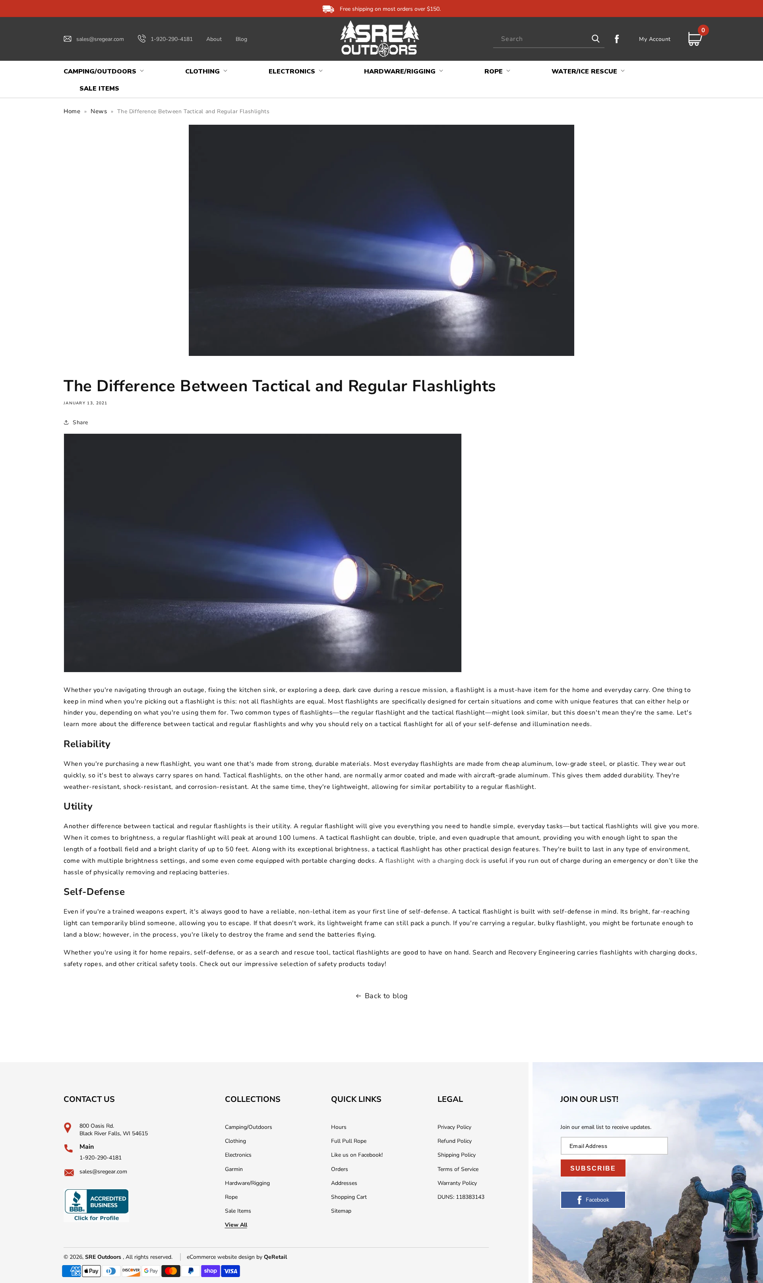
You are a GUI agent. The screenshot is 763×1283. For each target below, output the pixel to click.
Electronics (238, 1155)
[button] (103, 72)
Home (72, 111)
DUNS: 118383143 (461, 1197)
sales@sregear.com (100, 39)
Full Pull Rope (348, 1141)
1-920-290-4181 (172, 39)
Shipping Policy (457, 1155)
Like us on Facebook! (357, 1155)
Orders (339, 1169)
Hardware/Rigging (247, 1183)
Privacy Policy (454, 1127)
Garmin (234, 1169)
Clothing (235, 1141)
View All (236, 1225)
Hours (339, 1127)
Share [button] (80, 422)
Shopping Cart (349, 1197)
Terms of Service (458, 1169)
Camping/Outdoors (248, 1127)
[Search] (595, 39)
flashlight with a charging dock (432, 860)
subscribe (593, 1168)
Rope (231, 1197)
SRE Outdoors (103, 1257)
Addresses (344, 1183)
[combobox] (548, 39)
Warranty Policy (457, 1183)
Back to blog (386, 996)
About (214, 39)
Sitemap (341, 1211)
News (99, 111)
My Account (655, 39)
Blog (241, 39)
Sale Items (238, 1211)
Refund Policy (455, 1141)
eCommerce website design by (225, 1257)
